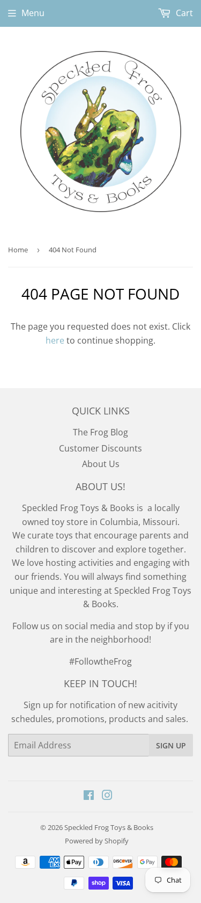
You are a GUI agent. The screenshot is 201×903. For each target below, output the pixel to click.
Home (18, 249)
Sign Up (171, 745)
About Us (101, 464)
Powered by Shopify (97, 841)
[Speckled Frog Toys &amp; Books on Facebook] (88, 796)
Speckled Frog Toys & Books (108, 827)
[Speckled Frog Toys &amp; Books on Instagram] (107, 796)
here (55, 340)
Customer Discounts (100, 448)
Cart (183, 13)
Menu (32, 13)
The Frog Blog (100, 432)
